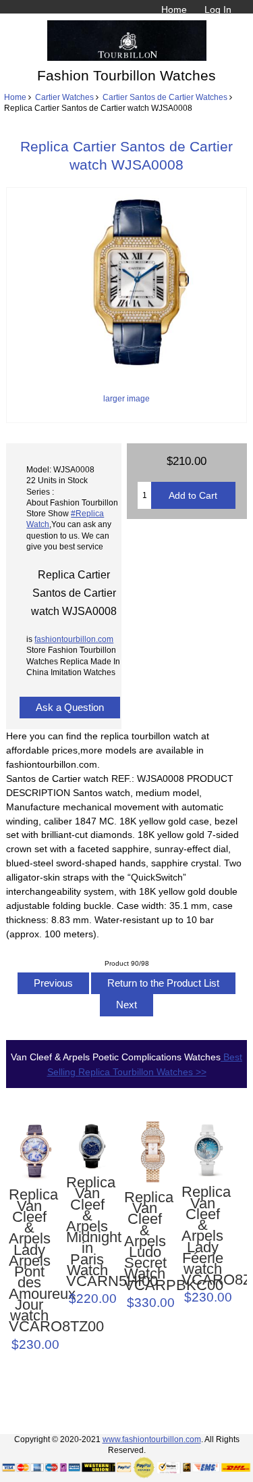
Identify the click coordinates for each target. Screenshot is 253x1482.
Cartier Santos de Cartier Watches (165, 97)
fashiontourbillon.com (73, 639)
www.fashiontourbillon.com (152, 1439)
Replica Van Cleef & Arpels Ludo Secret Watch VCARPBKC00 (145, 1241)
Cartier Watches (64, 97)
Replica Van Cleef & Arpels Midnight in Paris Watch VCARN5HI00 (87, 1232)
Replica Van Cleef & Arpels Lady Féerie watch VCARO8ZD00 (202, 1236)
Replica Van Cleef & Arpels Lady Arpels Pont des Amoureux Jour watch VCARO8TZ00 (30, 1260)
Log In (217, 9)
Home (174, 9)
